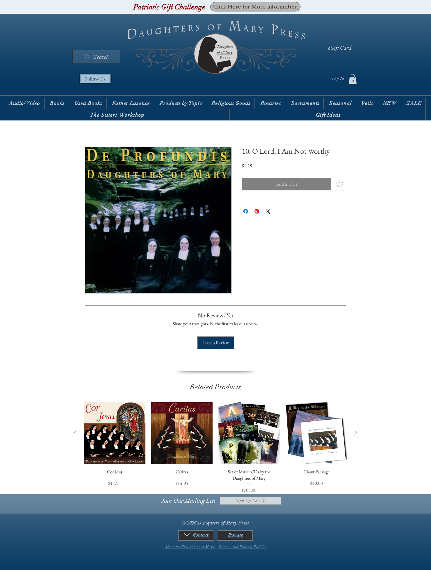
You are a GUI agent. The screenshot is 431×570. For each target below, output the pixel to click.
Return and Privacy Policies (243, 546)
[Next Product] (355, 432)
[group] (215, 448)
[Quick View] (114, 433)
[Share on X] (268, 211)
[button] (353, 79)
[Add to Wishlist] (340, 184)
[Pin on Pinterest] (256, 211)
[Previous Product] (75, 432)
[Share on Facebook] (245, 211)
